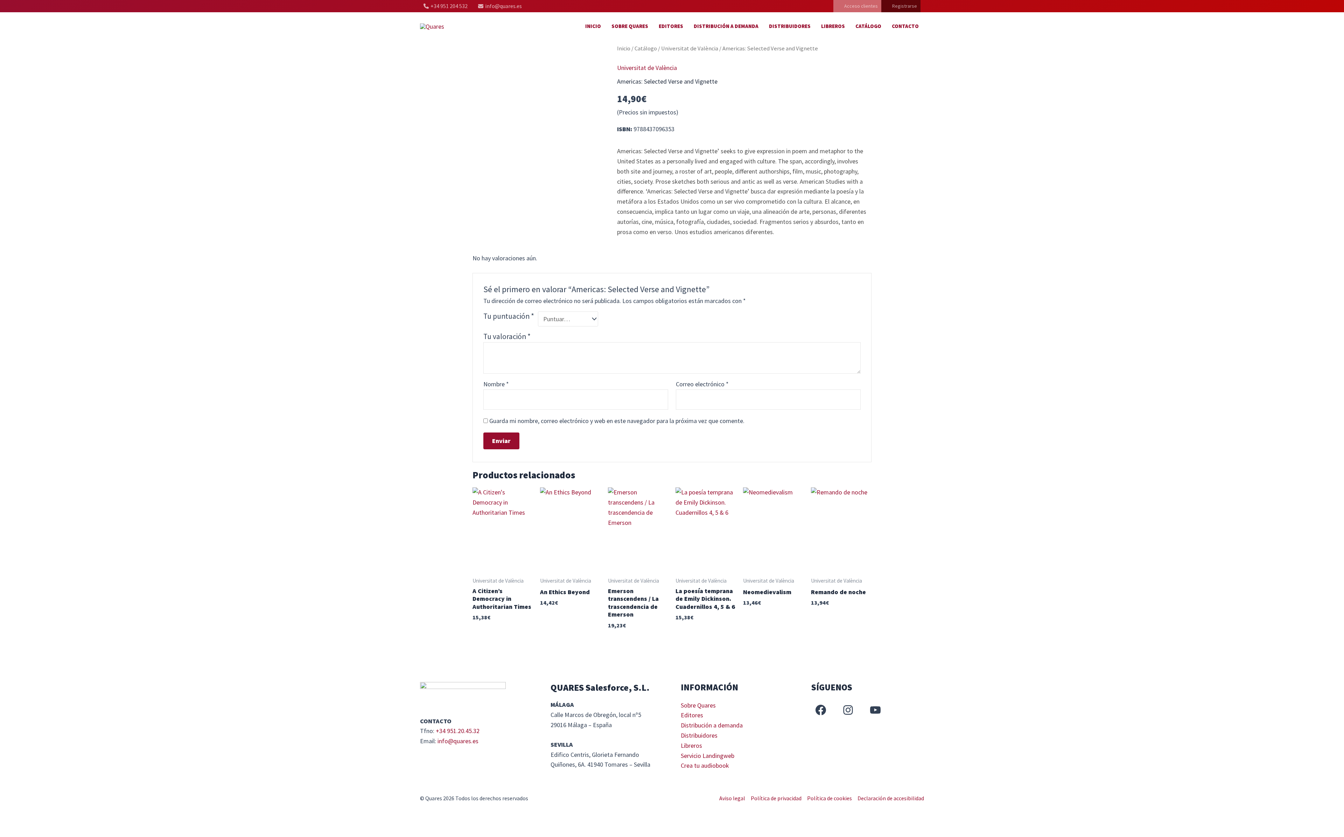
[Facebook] (820, 710)
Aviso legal (732, 798)
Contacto (905, 26)
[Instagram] (848, 710)
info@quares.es (458, 741)
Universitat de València (689, 48)
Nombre (496, 384)
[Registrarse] (900, 6)
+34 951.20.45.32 (457, 731)
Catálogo (868, 26)
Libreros (833, 26)
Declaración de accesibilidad (891, 798)
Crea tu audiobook (705, 765)
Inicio (593, 26)
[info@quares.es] (500, 6)
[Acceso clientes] (857, 6)
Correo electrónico (702, 384)
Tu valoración (507, 336)
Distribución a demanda (726, 26)
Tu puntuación (508, 316)
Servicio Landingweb (707, 756)
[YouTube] (875, 710)
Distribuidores (790, 26)
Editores (671, 26)
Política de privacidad (776, 798)
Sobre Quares (629, 26)
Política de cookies (829, 798)
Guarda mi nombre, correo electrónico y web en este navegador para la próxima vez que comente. (616, 421)
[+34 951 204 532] (446, 6)
